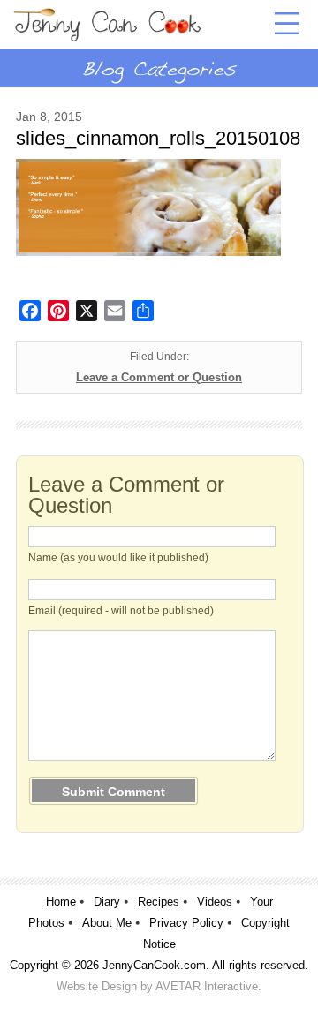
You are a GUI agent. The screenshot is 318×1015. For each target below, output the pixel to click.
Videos (214, 901)
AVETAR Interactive (206, 986)
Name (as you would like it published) (118, 558)
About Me (107, 922)
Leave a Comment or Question (159, 377)
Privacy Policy (186, 922)
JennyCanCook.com (154, 965)
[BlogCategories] (159, 68)
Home (61, 901)
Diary (107, 901)
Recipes (158, 901)
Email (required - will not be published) (121, 611)
